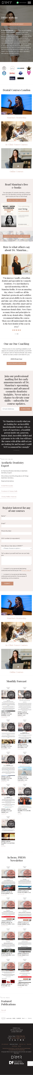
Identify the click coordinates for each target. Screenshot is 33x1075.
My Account (5, 1044)
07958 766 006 (20, 1036)
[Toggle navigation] (29, 3)
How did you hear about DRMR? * (12, 546)
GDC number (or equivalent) (10, 538)
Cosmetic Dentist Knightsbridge (22, 1048)
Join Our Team (14, 1044)
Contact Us (22, 1044)
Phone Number (6, 531)
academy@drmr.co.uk (18, 1038)
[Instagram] (10, 1040)
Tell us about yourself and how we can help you (15, 554)
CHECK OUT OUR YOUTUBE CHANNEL (16, 236)
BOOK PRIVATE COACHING (16, 363)
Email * (3, 523)
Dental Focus (19, 1064)
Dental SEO (18, 1062)
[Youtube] (20, 1040)
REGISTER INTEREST (16, 24)
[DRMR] (7, 2)
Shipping (14, 1046)
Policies (29, 1044)
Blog (19, 1046)
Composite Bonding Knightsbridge (16, 1049)
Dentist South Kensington (8, 1048)
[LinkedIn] (15, 1040)
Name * (3, 516)
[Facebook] (18, 1040)
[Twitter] (12, 1040)
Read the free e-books (16, 200)
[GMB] (23, 1040)
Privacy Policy (26, 570)
